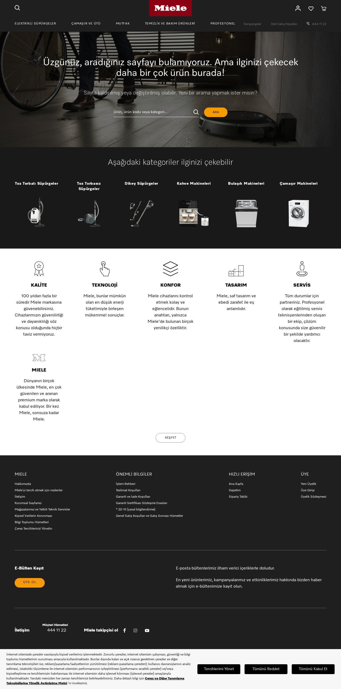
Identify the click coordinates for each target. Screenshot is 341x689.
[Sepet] (323, 8)
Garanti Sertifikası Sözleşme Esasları (141, 503)
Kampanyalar (253, 24)
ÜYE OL (29, 582)
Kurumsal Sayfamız (28, 503)
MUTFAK (123, 23)
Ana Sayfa (236, 484)
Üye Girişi (308, 490)
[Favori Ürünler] (311, 8)
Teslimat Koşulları (128, 490)
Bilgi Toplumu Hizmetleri (32, 522)
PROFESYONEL (222, 23)
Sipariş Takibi (238, 496)
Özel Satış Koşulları (284, 24)
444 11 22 (318, 24)
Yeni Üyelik (308, 484)
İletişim (20, 496)
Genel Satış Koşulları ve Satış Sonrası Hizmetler (149, 516)
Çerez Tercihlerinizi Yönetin (33, 528)
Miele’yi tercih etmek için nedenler (39, 490)
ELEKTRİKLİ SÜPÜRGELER (35, 23)
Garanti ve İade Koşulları (133, 496)
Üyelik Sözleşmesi (313, 496)
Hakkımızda (23, 484)
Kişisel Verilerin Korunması (33, 516)
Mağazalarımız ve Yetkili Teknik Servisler (42, 509)
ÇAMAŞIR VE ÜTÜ (85, 23)
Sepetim (235, 490)
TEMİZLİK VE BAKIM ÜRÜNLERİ (170, 23)
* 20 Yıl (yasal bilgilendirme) (135, 509)
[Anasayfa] (170, 8)
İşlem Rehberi (125, 484)
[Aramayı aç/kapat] (17, 8)
